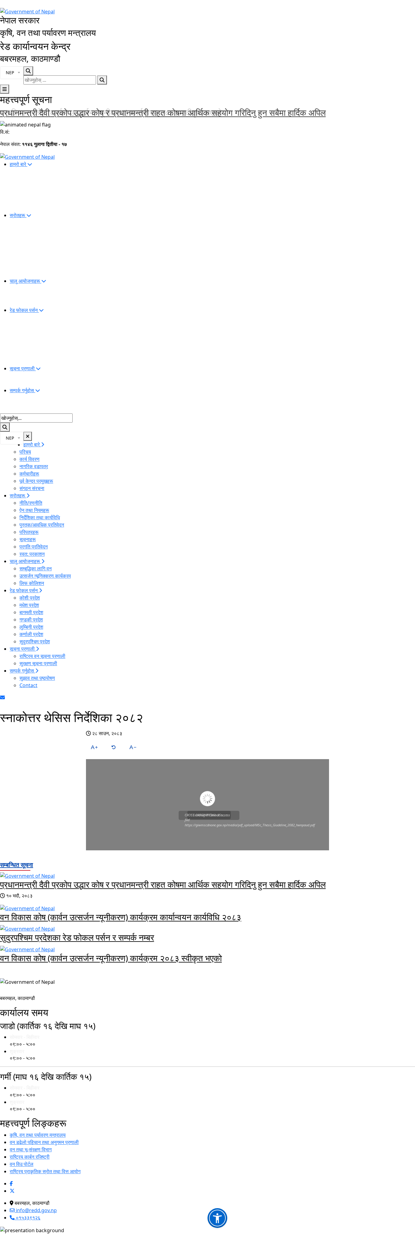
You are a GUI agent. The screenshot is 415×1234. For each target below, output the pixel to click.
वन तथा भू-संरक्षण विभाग (31, 1149)
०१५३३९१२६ (27, 1217)
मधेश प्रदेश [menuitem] (29, 605)
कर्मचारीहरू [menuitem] (29, 473)
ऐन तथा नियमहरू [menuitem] (34, 510)
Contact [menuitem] (28, 685)
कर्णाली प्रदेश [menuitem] (31, 634)
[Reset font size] (114, 747)
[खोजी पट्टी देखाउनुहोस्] (28, 70)
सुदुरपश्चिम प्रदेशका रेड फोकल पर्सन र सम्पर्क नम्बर (77, 937)
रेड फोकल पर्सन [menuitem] (24, 310)
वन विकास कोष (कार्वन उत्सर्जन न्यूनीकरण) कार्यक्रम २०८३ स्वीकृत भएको (111, 112)
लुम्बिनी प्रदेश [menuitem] (31, 627)
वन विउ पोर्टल (21, 1164)
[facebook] (11, 1183)
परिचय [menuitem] (25, 451)
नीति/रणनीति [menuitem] (30, 502)
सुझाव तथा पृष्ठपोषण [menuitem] (37, 678)
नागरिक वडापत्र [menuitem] (33, 466)
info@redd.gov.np (36, 1210)
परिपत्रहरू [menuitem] (29, 532)
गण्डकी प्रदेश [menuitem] (31, 619)
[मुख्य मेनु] (4, 89)
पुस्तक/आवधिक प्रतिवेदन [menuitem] (41, 524)
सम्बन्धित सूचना (16, 865)
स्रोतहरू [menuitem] (18, 215)
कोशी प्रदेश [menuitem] (29, 597)
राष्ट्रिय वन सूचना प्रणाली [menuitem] (42, 656)
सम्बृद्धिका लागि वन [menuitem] (35, 568)
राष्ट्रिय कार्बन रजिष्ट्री (30, 1156)
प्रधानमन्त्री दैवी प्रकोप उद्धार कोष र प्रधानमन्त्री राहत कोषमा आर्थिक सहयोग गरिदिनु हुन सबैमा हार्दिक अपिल (163, 884)
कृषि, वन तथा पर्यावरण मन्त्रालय (38, 1135)
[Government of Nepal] (27, 11)
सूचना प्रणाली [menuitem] (23, 368)
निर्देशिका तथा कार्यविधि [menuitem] (39, 517)
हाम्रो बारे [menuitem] (18, 164)
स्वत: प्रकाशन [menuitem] (32, 554)
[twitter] (12, 1190)
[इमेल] (2, 697)
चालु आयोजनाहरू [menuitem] (25, 281)
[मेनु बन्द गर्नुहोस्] (27, 436)
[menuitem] (212, 1040)
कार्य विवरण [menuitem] (29, 459)
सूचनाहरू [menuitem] (27, 539)
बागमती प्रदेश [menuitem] (31, 612)
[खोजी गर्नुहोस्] (102, 80)
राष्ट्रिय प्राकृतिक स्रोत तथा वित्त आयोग (45, 1171)
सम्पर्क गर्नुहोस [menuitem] (22, 390)
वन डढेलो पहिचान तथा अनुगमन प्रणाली (44, 1142)
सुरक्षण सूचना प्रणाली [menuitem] (38, 663)
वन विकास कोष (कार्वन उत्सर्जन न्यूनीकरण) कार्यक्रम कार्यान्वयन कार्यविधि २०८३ (120, 917)
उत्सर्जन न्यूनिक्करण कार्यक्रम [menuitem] (45, 575)
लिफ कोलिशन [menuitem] (31, 583)
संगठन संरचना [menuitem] (31, 488)
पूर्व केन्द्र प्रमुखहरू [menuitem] (36, 481)
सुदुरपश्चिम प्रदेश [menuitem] (34, 641)
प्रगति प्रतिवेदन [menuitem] (33, 546)
